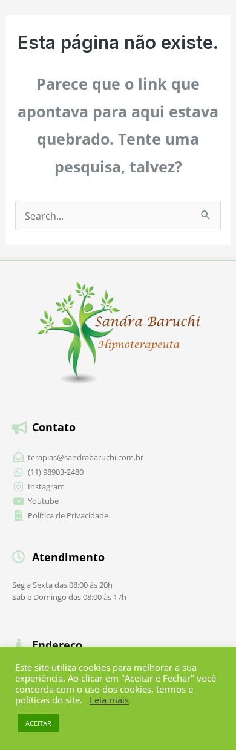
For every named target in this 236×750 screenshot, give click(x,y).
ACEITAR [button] (38, 723)
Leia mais (109, 699)
